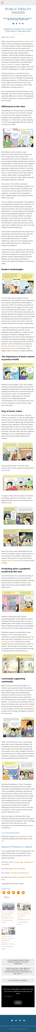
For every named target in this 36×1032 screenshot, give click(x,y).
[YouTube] (22, 23)
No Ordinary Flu (27, 41)
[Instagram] (19, 23)
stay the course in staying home (12, 560)
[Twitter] (16, 23)
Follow (18, 1003)
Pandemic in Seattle (13, 64)
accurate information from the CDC (13, 346)
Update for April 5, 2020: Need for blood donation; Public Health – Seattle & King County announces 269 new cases (18, 971)
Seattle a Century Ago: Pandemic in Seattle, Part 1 (7, 914)
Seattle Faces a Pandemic (16, 869)
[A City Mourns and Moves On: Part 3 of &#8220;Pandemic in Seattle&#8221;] (24, 907)
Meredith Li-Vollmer (9, 37)
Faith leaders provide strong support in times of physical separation (18, 962)
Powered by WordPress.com (17, 1029)
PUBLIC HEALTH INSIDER (18, 10)
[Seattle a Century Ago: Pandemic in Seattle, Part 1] (8, 907)
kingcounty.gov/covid (22, 836)
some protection (28, 706)
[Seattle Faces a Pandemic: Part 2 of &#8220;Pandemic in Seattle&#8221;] (8, 931)
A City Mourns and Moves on (19, 873)
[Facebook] (13, 23)
